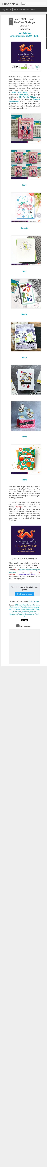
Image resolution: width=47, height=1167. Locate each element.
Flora (24, 357)
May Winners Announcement (20, 34)
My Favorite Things (27, 97)
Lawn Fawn (23, 94)
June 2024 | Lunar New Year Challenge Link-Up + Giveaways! (24, 23)
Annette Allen (34, 605)
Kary (24, 185)
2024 (17, 605)
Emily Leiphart (34, 601)
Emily (24, 436)
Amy (24, 271)
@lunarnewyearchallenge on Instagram (24, 570)
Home (16, 9)
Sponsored (13, 614)
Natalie (24, 314)
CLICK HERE (32, 35)
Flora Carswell (26, 607)
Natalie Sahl (17, 611)
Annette (24, 228)
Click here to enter (24, 594)
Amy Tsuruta (24, 605)
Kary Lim (12, 609)
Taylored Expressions (26, 614)
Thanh (24, 479)
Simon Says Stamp (19, 92)
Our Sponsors (25, 9)
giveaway (35, 607)
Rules (33, 9)
